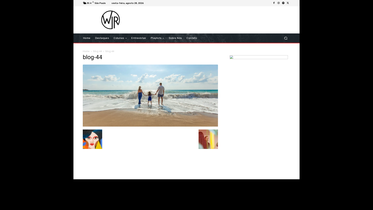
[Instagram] (278, 3)
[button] (285, 38)
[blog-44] (150, 125)
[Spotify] (283, 3)
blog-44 (97, 51)
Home (86, 51)
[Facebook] (274, 3)
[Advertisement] (219, 20)
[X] (288, 3)
